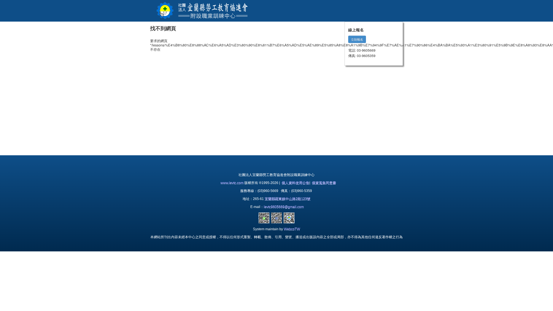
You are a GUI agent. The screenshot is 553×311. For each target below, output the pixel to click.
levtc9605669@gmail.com (284, 207)
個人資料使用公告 (295, 183)
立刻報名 (357, 39)
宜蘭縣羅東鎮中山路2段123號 (287, 199)
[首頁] (201, 10)
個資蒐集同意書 (324, 183)
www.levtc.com (232, 183)
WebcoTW (292, 229)
